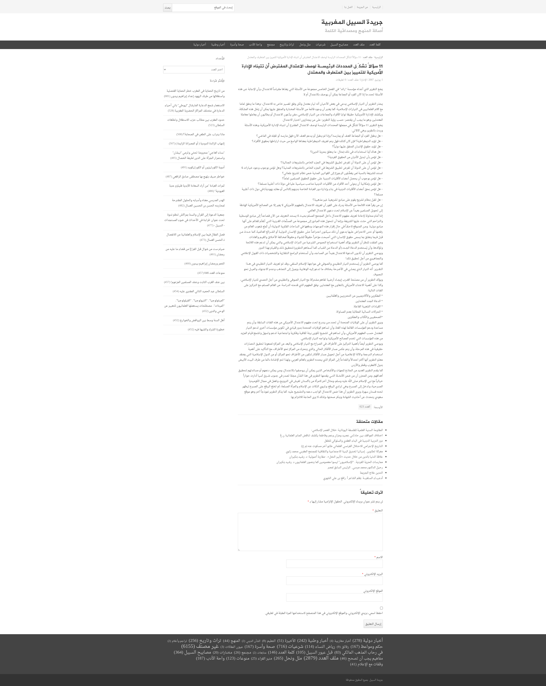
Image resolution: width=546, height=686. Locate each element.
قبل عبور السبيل (314, 652)
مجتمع (271, 44)
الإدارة (363, 79)
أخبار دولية (199, 44)
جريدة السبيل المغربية (352, 22)
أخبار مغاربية (340, 641)
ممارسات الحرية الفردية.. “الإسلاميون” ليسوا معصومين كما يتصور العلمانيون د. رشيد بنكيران (329, 462)
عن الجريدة (362, 7)
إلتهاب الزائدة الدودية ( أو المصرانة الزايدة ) (200, 143)
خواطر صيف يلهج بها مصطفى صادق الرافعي (199, 176)
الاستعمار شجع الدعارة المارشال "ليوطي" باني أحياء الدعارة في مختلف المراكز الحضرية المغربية (195, 108)
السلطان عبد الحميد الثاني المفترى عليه (202, 291)
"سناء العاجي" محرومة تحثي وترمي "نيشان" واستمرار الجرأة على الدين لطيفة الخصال (199, 155)
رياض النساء (320, 647)
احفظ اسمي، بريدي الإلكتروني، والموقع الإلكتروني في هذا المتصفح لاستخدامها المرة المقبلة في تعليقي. (324, 613)
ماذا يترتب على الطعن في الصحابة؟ (204, 134)
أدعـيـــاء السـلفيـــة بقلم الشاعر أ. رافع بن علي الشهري (353, 478)
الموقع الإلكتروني (373, 591)
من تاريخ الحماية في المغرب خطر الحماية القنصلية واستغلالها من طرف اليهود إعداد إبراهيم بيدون (196, 93)
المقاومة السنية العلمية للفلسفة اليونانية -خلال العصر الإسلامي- (347, 430)
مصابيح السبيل (339, 44)
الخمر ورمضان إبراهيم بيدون (208, 263)
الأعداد (220, 58)
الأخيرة (286, 641)
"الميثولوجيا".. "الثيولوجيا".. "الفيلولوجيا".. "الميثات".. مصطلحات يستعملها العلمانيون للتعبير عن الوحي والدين (194, 306)
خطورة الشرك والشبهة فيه (210, 329)
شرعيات (320, 44)
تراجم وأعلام (177, 641)
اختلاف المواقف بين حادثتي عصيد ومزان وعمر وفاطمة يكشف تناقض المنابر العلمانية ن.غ (331, 435)
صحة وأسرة (237, 44)
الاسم (378, 557)
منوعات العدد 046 (214, 273)
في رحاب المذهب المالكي (358, 652)
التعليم (269, 641)
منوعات (237, 658)
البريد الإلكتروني (372, 574)
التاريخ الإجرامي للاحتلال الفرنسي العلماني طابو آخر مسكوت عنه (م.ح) (342, 446)
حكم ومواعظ (367, 647)
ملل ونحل (305, 44)
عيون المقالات (232, 647)
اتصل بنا (348, 7)
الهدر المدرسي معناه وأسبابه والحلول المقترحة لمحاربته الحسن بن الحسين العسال (198, 203)
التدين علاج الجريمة (371, 473)
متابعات (259, 653)
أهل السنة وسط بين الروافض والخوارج (202, 320)
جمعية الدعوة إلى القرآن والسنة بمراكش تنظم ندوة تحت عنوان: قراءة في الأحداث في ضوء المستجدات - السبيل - (194, 220)
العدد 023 (365, 406)
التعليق (377, 511)
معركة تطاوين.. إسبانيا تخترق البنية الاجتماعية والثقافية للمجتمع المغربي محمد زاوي (334, 451)
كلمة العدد (374, 44)
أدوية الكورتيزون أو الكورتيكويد (206, 167)
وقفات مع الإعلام (366, 664)
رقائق (343, 647)
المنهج (231, 641)
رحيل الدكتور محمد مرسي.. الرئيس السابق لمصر (355, 467)
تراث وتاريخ (287, 44)
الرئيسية (376, 7)
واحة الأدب (255, 44)
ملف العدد (358, 44)
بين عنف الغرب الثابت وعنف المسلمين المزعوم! (198, 282)
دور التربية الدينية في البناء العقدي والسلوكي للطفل (353, 441)
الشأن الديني (251, 641)
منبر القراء (261, 658)
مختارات (222, 653)
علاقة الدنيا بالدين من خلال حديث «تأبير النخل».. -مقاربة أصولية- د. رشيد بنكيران (336, 457)
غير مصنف (200, 646)
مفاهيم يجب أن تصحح (361, 658)
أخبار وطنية (218, 44)
